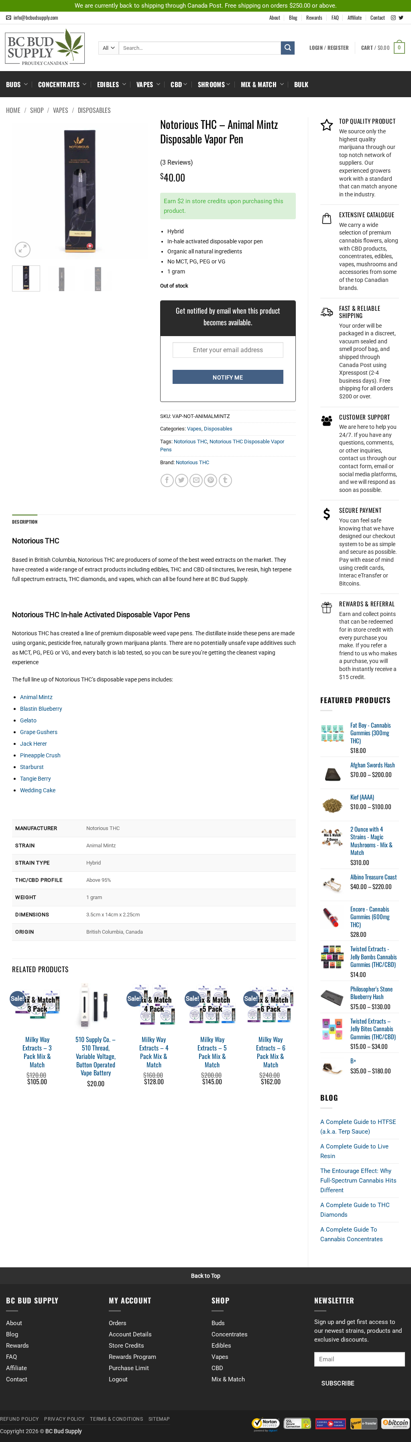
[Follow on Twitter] (401, 18)
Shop (37, 110)
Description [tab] (24, 521)
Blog (293, 17)
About (274, 17)
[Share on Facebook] (167, 480)
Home (13, 110)
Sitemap (159, 1419)
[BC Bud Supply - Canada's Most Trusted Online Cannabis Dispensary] (46, 47)
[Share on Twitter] (181, 480)
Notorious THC (190, 442)
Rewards (314, 17)
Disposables (94, 110)
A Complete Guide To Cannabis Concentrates (351, 1234)
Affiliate (355, 17)
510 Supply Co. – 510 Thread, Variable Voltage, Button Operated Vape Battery (95, 1056)
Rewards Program (132, 1356)
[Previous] (25, 191)
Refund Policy (19, 1419)
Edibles (109, 84)
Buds (14, 84)
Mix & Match (260, 84)
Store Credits (126, 1345)
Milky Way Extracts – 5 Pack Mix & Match (212, 1052)
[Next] (135, 191)
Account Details (130, 1334)
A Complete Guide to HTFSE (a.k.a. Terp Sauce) (358, 1126)
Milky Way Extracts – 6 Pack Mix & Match (270, 1052)
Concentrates (59, 84)
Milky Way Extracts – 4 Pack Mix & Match (154, 1052)
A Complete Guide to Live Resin (354, 1151)
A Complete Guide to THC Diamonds (355, 1209)
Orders (117, 1323)
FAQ (335, 17)
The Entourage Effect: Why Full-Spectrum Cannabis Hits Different (358, 1180)
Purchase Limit (129, 1368)
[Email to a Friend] (196, 480)
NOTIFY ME (228, 377)
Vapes (145, 84)
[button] (383, 48)
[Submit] (288, 48)
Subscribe (337, 1383)
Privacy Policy (64, 1419)
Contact (377, 17)
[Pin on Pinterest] (210, 480)
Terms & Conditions (116, 1419)
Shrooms (211, 84)
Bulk (301, 84)
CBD (176, 84)
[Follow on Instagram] (393, 18)
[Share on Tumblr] (225, 480)
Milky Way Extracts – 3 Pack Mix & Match (37, 1052)
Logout (118, 1379)
